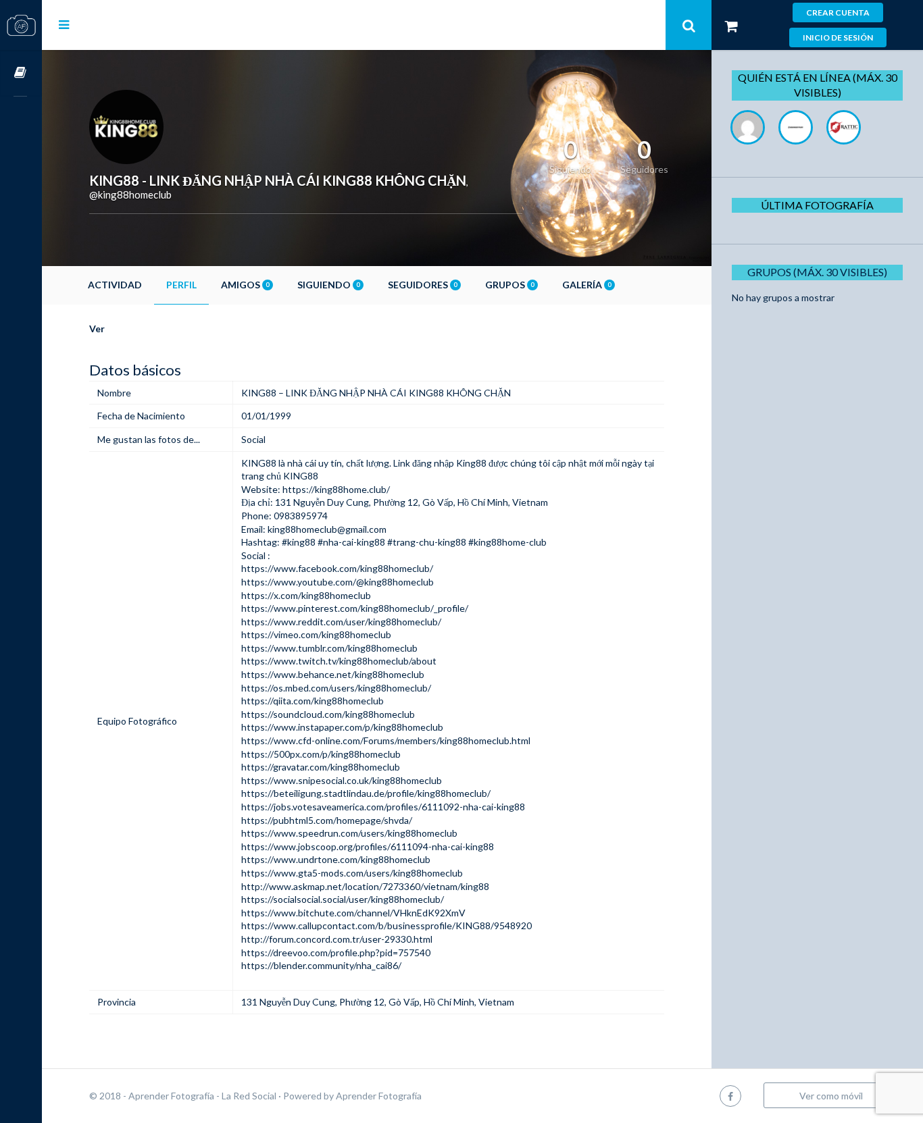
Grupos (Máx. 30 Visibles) (817, 271)
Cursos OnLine (21, 73)
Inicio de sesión (838, 37)
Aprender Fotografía (379, 1095)
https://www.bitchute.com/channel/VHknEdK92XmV (353, 912)
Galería (586, 284)
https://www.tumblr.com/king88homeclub (329, 648)
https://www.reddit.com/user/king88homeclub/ (341, 621)
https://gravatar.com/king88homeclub (320, 767)
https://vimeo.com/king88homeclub (316, 634)
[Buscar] (689, 25)
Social (253, 439)
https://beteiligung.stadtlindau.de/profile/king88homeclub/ (366, 793)
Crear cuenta (838, 12)
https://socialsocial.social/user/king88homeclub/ (342, 899)
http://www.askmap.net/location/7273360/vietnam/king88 (365, 886)
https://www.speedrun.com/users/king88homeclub (349, 833)
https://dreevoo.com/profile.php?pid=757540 (335, 952)
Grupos (509, 284)
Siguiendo (328, 284)
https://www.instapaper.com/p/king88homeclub (342, 727)
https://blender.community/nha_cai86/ (321, 965)
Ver (97, 328)
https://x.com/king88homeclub (306, 595)
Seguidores (422, 284)
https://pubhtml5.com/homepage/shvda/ (326, 820)
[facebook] (730, 1095)
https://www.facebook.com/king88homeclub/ (337, 568)
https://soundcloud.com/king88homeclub (328, 714)
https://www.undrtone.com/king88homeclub (335, 859)
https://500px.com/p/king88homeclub (321, 754)
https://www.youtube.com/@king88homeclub (337, 581)
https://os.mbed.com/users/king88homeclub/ (336, 688)
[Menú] (64, 24)
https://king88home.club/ (336, 489)
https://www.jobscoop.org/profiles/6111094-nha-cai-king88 (367, 846)
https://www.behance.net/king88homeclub (332, 674)
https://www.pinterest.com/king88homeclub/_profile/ (354, 608)
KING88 (258, 463)
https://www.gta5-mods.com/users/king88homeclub (352, 873)
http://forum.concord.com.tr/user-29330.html (336, 939)
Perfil (181, 284)
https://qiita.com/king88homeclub (312, 700)
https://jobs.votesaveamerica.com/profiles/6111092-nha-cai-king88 (383, 806)
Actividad (115, 284)
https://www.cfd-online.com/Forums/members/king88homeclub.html (385, 740)
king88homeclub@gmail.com (327, 529)
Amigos (245, 284)
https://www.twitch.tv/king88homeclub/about (338, 661)
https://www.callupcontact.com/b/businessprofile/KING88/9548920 (386, 925)
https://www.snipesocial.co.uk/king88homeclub (341, 780)
